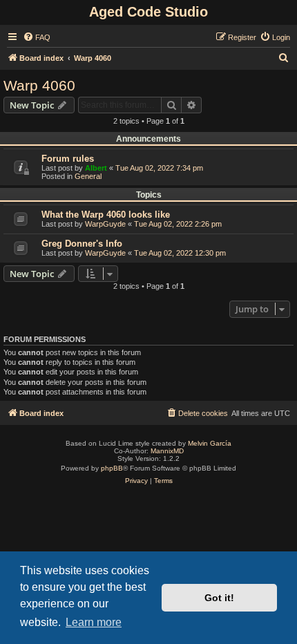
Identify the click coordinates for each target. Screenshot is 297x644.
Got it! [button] (219, 597)
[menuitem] (36, 37)
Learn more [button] (94, 622)
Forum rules (67, 158)
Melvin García (209, 443)
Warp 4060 (39, 85)
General (88, 176)
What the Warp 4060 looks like (105, 214)
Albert (96, 168)
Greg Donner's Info (81, 243)
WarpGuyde (105, 224)
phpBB (112, 468)
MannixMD (167, 451)
